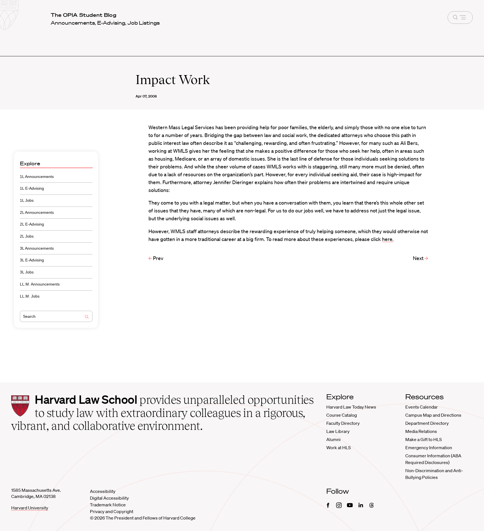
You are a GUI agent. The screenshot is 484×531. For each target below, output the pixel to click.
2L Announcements (37, 212)
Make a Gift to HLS (423, 439)
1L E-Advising (32, 188)
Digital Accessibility (109, 498)
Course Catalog (341, 415)
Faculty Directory (343, 423)
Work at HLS (338, 447)
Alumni (333, 439)
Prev (157, 258)
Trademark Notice (108, 504)
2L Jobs (27, 236)
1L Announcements (37, 176)
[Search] (87, 317)
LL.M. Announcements (40, 284)
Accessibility (102, 491)
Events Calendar (421, 407)
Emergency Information (428, 447)
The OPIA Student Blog (84, 15)
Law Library (338, 431)
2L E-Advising (32, 224)
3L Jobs (27, 272)
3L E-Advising (32, 260)
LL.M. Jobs (29, 296)
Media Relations (421, 431)
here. (388, 239)
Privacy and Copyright (111, 511)
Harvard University (29, 508)
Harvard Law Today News (351, 407)
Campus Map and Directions (433, 415)
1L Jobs (27, 200)
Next (419, 258)
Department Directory (427, 423)
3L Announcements (37, 248)
